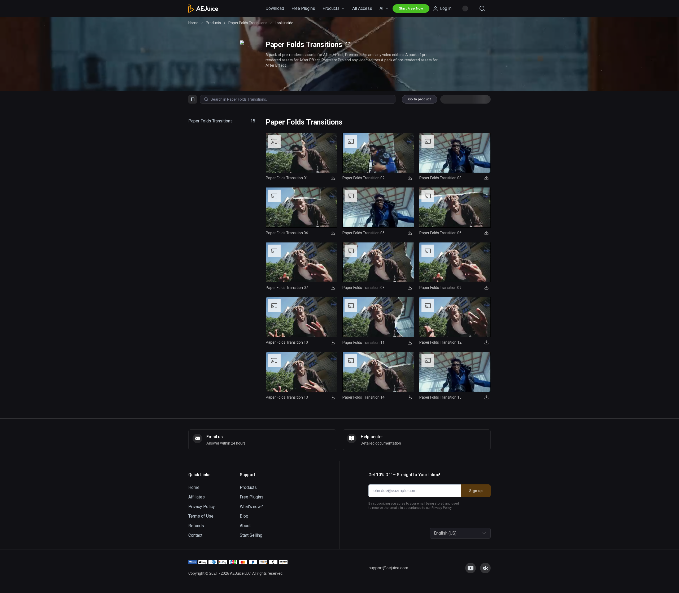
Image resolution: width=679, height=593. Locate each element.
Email (276, 289)
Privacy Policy (304, 328)
